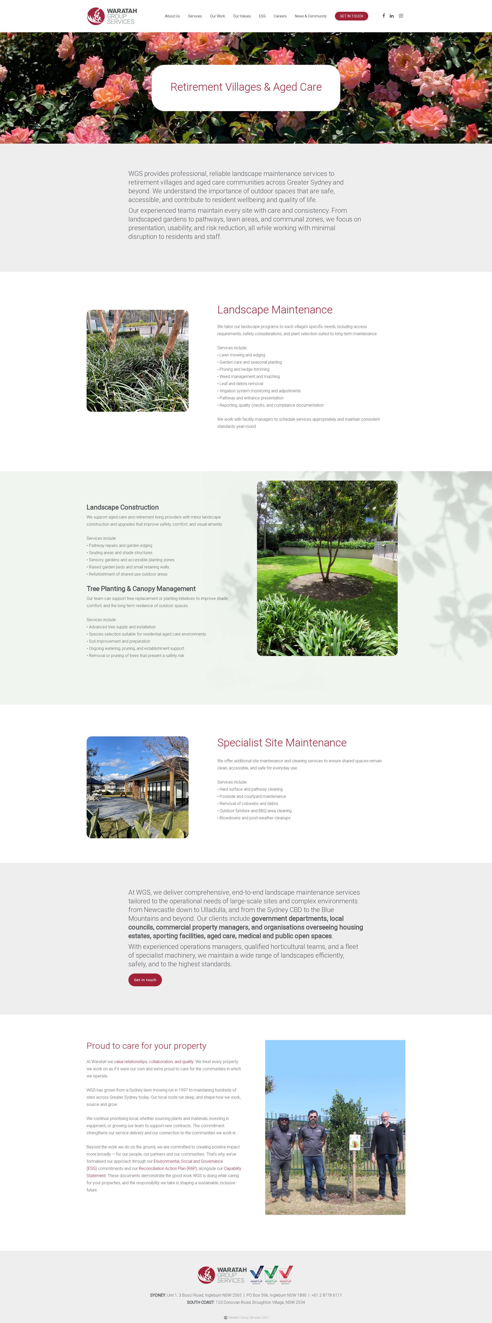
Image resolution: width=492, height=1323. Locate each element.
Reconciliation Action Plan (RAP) (168, 1168)
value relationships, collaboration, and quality (153, 1061)
